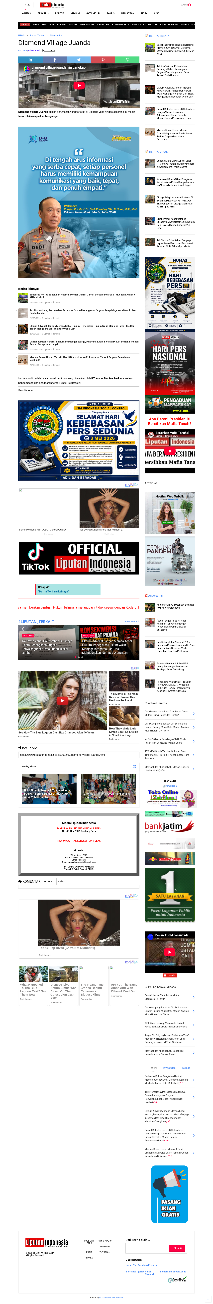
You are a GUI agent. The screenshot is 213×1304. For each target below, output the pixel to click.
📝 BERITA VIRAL (156, 151)
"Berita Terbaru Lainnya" (53, 591)
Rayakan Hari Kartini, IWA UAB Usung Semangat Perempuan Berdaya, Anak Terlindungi (172, 666)
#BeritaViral (56, 35)
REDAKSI (89, 1258)
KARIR (89, 1252)
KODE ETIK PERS (89, 1242)
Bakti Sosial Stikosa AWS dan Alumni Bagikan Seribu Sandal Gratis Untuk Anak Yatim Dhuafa (47, 794)
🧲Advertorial (154, 595)
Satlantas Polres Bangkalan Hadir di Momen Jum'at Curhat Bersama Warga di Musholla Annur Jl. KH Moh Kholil (83, 296)
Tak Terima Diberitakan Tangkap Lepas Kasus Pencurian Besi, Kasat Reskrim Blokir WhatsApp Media (175, 243)
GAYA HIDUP (93, 13)
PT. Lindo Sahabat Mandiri (111, 1298)
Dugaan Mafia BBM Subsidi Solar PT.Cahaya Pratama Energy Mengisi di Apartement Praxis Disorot (175, 163)
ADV (156, 13)
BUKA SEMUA (131, 621)
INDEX (143, 13)
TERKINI (41, 13)
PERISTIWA (127, 13)
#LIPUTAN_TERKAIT (36, 622)
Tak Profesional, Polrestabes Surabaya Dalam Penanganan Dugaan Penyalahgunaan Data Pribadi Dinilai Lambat (83, 311)
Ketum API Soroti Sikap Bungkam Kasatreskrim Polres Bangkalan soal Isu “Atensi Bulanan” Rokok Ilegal (175, 182)
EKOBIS (110, 13)
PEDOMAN (105, 1246)
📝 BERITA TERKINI (158, 35)
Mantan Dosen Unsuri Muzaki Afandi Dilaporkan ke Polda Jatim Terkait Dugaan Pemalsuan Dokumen (80, 358)
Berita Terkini (28, 636)
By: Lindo (22, 50)
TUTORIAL (105, 1252)
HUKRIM (75, 13)
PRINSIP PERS (104, 1241)
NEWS (27, 13)
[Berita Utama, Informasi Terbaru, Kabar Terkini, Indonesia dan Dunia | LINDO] (51, 5)
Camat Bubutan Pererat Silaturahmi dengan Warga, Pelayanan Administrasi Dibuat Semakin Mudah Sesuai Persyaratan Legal (84, 343)
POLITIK (59, 13)
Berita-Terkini (37, 35)
